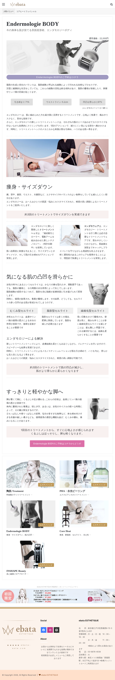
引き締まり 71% (21, 102)
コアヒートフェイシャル (26, 11)
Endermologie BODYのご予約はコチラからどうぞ (57, 443)
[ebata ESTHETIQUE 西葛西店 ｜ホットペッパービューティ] (57, 596)
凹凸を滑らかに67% (92, 102)
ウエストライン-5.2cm (57, 102)
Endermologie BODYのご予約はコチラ (57, 77)
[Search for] (111, 5)
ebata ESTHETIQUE (49, 675)
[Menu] (3, 5)
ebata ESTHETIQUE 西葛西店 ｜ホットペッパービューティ (57, 587)
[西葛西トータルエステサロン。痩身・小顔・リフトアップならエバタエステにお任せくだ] (17, 4)
